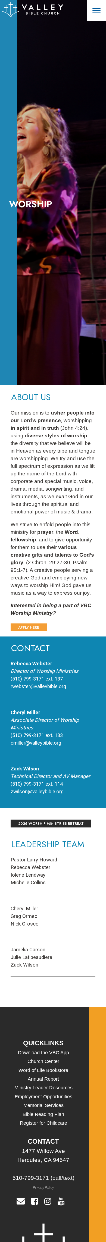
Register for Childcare (43, 1123)
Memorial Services (43, 1105)
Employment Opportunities (43, 1096)
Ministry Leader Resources (43, 1087)
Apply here (28, 627)
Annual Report (43, 1079)
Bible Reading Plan (43, 1114)
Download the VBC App (43, 1052)
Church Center (43, 1061)
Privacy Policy (43, 1187)
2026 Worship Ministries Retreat (51, 823)
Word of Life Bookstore (43, 1070)
